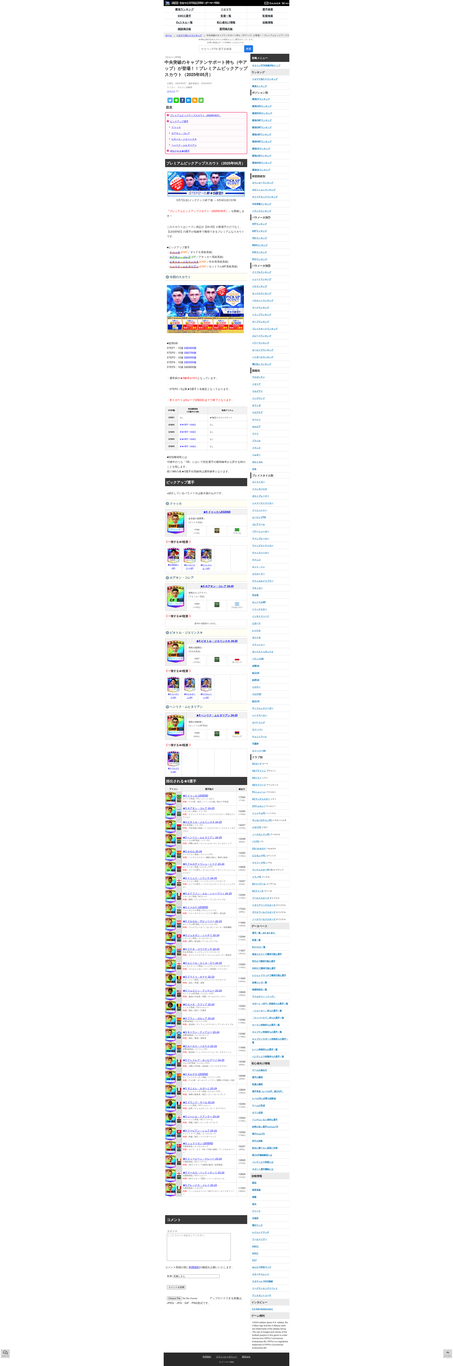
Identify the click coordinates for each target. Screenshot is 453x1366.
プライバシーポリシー (226, 1356)
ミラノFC (256, 876)
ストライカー (258, 481)
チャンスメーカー (260, 552)
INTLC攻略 (257, 1140)
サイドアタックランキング (265, 196)
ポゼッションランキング (264, 189)
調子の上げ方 (258, 1133)
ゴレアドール (258, 524)
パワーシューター (260, 531)
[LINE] (176, 100)
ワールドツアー (259, 1239)
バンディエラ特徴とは (262, 1162)
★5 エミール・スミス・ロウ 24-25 (202, 963)
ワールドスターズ (260, 897)
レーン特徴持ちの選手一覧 (265, 1049)
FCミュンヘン (259, 791)
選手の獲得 (257, 1077)
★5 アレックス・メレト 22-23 (200, 1185)
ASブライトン (259, 770)
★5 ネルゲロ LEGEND (195, 1074)
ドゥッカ (176, 127)
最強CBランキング (261, 148)
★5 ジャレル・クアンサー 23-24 (201, 1116)
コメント (171, 90)
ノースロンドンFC (261, 834)
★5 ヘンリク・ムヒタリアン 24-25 (216, 715)
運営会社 (246, 1356)
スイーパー (257, 729)
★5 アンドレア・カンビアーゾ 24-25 (203, 1060)
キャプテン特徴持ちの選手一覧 (267, 1031)
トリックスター (259, 609)
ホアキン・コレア (180, 133)
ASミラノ (257, 777)
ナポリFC (256, 827)
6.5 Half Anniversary (262, 1308)
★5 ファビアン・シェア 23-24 (200, 1130)
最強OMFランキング (262, 120)
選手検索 (267, 9)
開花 (254, 1182)
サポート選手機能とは (262, 1169)
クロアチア (257, 412)
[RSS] (194, 100)
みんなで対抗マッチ (261, 1267)
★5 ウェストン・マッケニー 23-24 (202, 990)
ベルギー (256, 454)
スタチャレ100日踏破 (262, 1281)
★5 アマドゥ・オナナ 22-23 (198, 976)
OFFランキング (259, 223)
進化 (254, 1203)
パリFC (255, 841)
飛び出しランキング (261, 364)
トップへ (447, 1356)
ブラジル (256, 440)
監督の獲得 (257, 1084)
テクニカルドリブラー (262, 580)
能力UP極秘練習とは (262, 1154)
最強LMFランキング (261, 134)
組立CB (256, 701)
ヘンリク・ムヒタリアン (184, 145)
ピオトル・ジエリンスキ (184, 139)
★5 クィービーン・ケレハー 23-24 (202, 1158)
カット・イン (258, 566)
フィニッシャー (259, 510)
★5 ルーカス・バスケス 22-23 (200, 1046)
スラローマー (258, 573)
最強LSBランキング (261, 155)
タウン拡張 (257, 1112)
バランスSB (258, 658)
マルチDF (256, 694)
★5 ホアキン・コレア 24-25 (217, 586)
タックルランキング (261, 293)
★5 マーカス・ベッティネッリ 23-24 (203, 1172)
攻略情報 (267, 22)
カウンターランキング (262, 182)
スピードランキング (261, 335)
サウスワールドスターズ (264, 912)
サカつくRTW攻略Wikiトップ (266, 65)
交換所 (255, 1218)
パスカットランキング (262, 300)
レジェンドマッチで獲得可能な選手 (269, 975)
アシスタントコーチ (261, 1295)
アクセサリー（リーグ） (264, 996)
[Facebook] (182, 100)
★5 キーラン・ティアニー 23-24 (201, 1032)
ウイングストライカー (262, 545)
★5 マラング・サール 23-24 (198, 1102)
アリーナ (256, 1210)
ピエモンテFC (259, 855)
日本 (254, 468)
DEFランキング (259, 230)
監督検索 (267, 16)
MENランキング (260, 245)
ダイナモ (256, 637)
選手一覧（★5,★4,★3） (264, 932)
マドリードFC (259, 862)
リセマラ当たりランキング (189, 35)
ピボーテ (256, 623)
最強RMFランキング (262, 141)
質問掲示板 (226, 29)
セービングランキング (262, 349)
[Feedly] (201, 100)
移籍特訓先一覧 (259, 989)
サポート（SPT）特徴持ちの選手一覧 (270, 1003)
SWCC (255, 1246)
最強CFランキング (261, 98)
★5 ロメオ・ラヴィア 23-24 (198, 1004)
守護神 (255, 743)
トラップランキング (261, 314)
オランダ (256, 405)
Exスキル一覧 (184, 22)
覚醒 (254, 1196)
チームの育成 (258, 1105)
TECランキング (259, 237)
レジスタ (256, 630)
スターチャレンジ (260, 1274)
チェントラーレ (259, 736)
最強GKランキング (261, 169)
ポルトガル (257, 461)
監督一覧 (226, 16)
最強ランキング (184, 9)
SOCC (255, 1253)
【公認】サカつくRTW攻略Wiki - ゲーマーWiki (194, 2)
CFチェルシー (259, 806)
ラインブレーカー (260, 538)
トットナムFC (259, 813)
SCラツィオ (258, 890)
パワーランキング (260, 342)
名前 (169, 1276)
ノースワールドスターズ (264, 919)
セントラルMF (259, 602)
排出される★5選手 (180, 150)
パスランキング (259, 286)
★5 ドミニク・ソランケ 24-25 (200, 878)
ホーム (168, 35)
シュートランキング (261, 279)
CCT (254, 1260)
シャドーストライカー (262, 503)
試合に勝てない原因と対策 (265, 1147)
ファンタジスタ (259, 488)
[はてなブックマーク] (188, 100)
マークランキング (260, 307)
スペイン (256, 419)
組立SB (255, 672)
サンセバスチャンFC (262, 820)
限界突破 (256, 1189)
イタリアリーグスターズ (264, 905)
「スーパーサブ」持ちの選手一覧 (268, 1017)
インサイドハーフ (260, 616)
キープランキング (260, 321)
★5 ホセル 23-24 (192, 851)
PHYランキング (259, 259)
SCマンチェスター (261, 798)
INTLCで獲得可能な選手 (263, 961)
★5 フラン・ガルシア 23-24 (198, 1018)
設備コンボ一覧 (259, 982)
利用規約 (194, 1267)
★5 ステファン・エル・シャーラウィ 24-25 (207, 893)
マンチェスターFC (261, 869)
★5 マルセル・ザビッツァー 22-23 (202, 921)
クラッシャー (258, 644)
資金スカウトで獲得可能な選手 (267, 954)
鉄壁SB (255, 679)
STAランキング (259, 252)
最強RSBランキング (262, 162)
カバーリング (258, 722)
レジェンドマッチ (260, 1232)
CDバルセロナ (259, 848)
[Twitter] (170, 100)
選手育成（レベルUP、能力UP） (268, 1091)
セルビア (256, 426)
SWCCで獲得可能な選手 (264, 968)
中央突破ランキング (261, 203)
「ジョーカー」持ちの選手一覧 (267, 1010)
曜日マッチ (257, 1225)
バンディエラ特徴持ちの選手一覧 (268, 1056)
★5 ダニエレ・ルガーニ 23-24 (200, 1088)
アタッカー (257, 587)
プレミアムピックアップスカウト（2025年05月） (195, 115)
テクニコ (256, 559)
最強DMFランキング (262, 127)
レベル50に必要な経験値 (264, 1098)
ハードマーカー (259, 715)
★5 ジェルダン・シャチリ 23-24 (201, 935)
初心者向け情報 (226, 22)
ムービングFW (259, 517)
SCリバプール (259, 883)
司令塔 (255, 595)
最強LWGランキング (262, 106)
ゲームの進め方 (259, 1070)
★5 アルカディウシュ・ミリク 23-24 (203, 864)
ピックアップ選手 (179, 121)
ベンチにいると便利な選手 (265, 1119)
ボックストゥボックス (262, 651)
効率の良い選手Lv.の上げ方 (265, 1126)
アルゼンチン (258, 376)
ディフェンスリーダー (262, 708)
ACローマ (257, 763)
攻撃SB (255, 665)
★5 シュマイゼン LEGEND (198, 1143)
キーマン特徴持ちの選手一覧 (266, 1024)
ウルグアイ (257, 391)
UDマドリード (259, 784)
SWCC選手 (184, 16)
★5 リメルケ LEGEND (195, 907)
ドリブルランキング (261, 272)
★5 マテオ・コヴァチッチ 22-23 (201, 949)
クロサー (256, 686)
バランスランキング (261, 210)
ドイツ (255, 433)
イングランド (258, 398)
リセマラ (226, 9)
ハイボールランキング (262, 356)
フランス (256, 447)
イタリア (256, 384)
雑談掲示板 (184, 29)
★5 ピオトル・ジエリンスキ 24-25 (216, 641)
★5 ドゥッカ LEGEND (217, 512)
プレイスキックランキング (265, 328)
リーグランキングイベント (265, 1288)
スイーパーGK (259, 750)
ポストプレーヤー (260, 495)
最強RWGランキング (262, 113)
